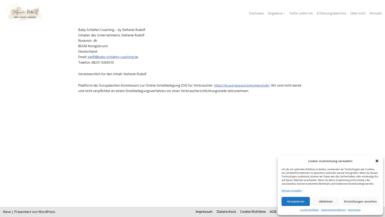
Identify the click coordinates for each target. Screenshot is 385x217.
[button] (377, 161)
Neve (7, 212)
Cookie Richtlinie (253, 211)
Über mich (358, 13)
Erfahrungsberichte (331, 13)
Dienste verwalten (292, 190)
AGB (273, 211)
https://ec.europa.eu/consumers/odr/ (242, 85)
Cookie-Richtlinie (309, 210)
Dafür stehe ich (301, 13)
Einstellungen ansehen (360, 201)
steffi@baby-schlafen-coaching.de (113, 57)
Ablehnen (326, 201)
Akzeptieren (295, 201)
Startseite (256, 13)
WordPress (46, 212)
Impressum (354, 210)
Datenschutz (226, 211)
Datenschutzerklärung (333, 210)
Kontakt (376, 13)
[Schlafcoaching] (24, 14)
